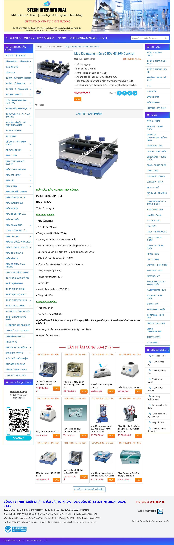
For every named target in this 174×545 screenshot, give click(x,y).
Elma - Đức (152, 170)
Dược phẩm (153, 97)
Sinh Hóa (151, 91)
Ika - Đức (151, 226)
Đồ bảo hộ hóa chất (16, 369)
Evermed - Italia (155, 181)
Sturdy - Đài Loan (156, 323)
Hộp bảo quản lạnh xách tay (16, 101)
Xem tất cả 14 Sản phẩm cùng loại (89, 489)
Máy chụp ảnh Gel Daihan (15, 162)
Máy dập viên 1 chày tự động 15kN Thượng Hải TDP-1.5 (129, 429)
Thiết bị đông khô (15, 289)
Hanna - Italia (154, 215)
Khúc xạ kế (11, 341)
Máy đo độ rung (14, 253)
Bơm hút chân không (17, 272)
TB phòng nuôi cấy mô (17, 278)
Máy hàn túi (12, 258)
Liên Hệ (103, 38)
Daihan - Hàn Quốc (156, 151)
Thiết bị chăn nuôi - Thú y (157, 62)
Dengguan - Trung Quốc (156, 158)
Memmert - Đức (155, 270)
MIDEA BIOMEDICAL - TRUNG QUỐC (156, 283)
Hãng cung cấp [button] (45, 38)
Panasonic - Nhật (156, 309)
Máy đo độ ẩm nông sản (18, 241)
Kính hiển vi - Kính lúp (17, 61)
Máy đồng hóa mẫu (16, 214)
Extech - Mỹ (153, 187)
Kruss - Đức (153, 254)
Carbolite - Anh (155, 145)
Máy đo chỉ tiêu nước (17, 247)
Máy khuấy (11, 186)
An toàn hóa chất (15, 364)
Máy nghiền (12, 208)
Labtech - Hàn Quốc (157, 265)
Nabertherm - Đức (156, 290)
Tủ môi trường (14, 130)
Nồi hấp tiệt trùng (15, 55)
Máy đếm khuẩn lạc (16, 197)
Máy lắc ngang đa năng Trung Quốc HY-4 (128, 474)
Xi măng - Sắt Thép (156, 108)
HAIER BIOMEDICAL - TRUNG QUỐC (156, 202)
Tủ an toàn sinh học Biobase (157, 415)
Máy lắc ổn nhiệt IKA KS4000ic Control (73, 471)
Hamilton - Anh (155, 209)
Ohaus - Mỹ (152, 303)
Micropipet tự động (16, 347)
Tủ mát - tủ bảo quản (17, 89)
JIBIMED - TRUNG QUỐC (154, 238)
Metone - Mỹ (153, 276)
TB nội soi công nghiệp (18, 311)
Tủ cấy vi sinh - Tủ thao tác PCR (18, 115)
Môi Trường (153, 102)
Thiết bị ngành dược (154, 54)
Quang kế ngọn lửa (16, 230)
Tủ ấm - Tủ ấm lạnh (16, 83)
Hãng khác (152, 342)
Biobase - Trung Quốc (155, 127)
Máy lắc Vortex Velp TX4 (47, 431)
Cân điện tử (12, 67)
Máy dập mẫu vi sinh (16, 191)
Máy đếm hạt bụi (14, 203)
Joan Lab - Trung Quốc (155, 247)
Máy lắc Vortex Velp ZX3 (129, 387)
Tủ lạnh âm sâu (14, 94)
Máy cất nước (13, 175)
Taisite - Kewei (154, 337)
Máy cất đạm (12, 236)
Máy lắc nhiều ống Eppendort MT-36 (71, 430)
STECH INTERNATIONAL (154, 330)
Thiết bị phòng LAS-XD (157, 70)
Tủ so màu (11, 136)
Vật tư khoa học (159, 355)
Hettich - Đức (154, 220)
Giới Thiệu (15, 38)
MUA (78, 99)
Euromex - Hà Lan (156, 176)
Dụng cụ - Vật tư (14, 353)
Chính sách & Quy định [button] (83, 38)
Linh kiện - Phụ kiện (16, 375)
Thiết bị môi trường (16, 300)
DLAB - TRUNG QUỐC (156, 165)
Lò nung (10, 72)
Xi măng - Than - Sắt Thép (157, 78)
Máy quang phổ (14, 225)
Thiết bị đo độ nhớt (16, 294)
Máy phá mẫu (12, 219)
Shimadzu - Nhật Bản (155, 316)
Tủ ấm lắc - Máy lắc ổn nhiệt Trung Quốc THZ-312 (74, 385)
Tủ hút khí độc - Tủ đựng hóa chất (16, 123)
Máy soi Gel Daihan (16, 169)
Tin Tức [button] (62, 38)
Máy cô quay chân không (15, 265)
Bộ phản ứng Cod (15, 336)
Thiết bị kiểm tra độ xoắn (16, 318)
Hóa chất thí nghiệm (17, 358)
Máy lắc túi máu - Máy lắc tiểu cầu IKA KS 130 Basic (102, 474)
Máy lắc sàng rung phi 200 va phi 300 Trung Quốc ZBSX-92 (101, 429)
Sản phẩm (29, 38)
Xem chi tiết (54, 377)
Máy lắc (10, 180)
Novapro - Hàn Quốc (154, 297)
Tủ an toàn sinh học (16, 108)
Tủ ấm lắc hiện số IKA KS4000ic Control (46, 383)
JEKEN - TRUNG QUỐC (157, 231)
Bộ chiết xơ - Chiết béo (17, 330)
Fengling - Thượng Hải (157, 194)
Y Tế (149, 85)
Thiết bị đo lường (15, 305)
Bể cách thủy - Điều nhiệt (16, 143)
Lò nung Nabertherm (154, 398)
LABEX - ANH (153, 259)
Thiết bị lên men (14, 283)
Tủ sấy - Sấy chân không (18, 78)
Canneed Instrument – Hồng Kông (157, 137)
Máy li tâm (11, 155)
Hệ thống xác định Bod (18, 325)
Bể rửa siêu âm (13, 150)
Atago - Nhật (153, 121)
